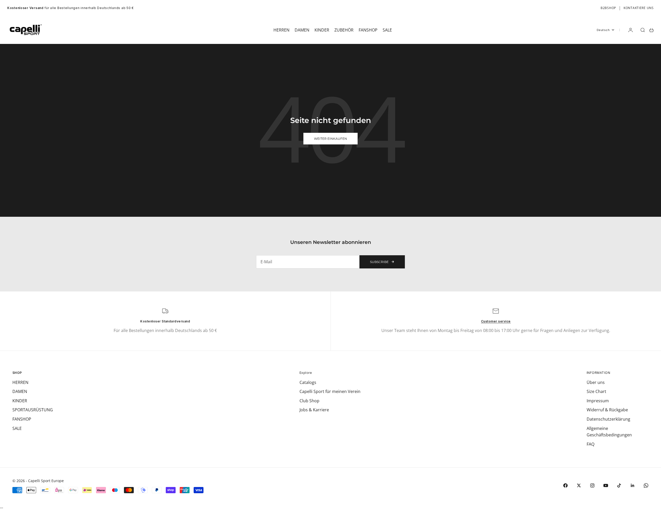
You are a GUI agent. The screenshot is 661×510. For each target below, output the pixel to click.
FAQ (590, 444)
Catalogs (308, 382)
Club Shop (309, 401)
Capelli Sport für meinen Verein (330, 391)
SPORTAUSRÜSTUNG (32, 410)
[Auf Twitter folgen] (578, 485)
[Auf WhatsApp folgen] (646, 485)
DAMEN (19, 391)
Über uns (596, 382)
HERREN (20, 382)
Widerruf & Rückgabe (607, 410)
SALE (17, 428)
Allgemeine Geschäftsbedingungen (609, 432)
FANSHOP (21, 419)
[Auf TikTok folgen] (619, 485)
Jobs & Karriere (314, 410)
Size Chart (596, 391)
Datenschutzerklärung (608, 419)
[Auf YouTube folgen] (605, 485)
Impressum (598, 401)
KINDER (19, 401)
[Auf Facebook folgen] (565, 485)
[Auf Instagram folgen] (592, 485)
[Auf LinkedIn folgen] (632, 485)
